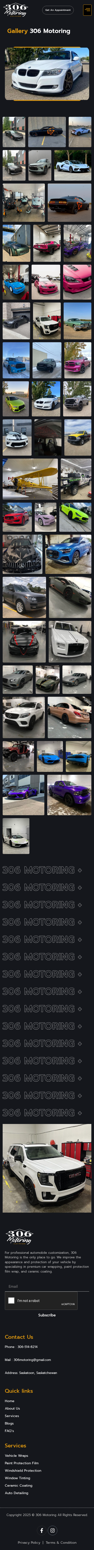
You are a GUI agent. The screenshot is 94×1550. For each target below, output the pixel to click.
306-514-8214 (28, 1347)
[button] (87, 10)
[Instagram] (52, 1530)
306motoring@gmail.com (32, 1360)
